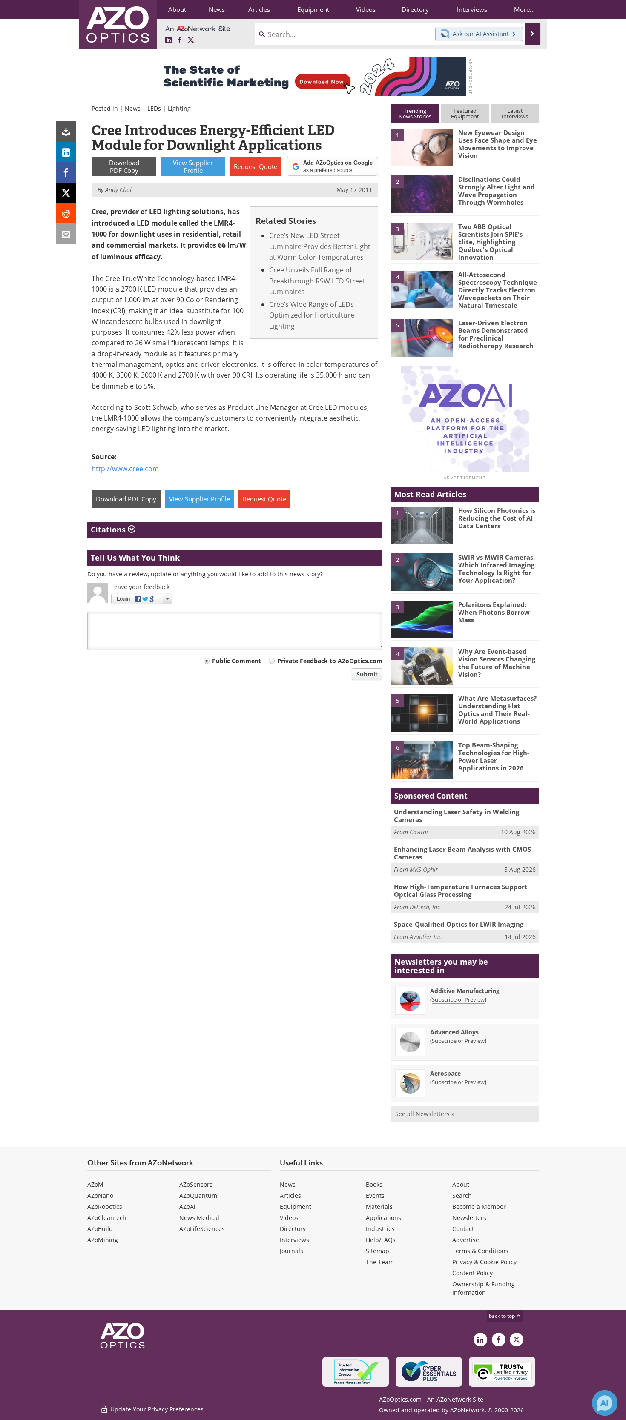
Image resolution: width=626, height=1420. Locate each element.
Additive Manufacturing (465, 991)
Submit (367, 674)
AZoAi (187, 1206)
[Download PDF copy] (66, 131)
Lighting (179, 108)
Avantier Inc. (426, 937)
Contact (463, 1229)
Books (374, 1184)
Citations (109, 529)
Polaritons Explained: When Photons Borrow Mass (494, 612)
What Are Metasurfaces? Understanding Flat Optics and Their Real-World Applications (497, 709)
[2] (421, 194)
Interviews (294, 1240)
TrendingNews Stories (415, 113)
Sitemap (377, 1251)
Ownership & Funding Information (483, 1288)
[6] (421, 759)
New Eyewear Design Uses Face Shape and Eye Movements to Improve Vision (497, 144)
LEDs (154, 108)
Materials (379, 1206)
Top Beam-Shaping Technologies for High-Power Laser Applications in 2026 (493, 756)
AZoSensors (195, 1184)
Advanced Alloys (454, 1032)
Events (375, 1195)
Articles (290, 1195)
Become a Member (479, 1206)
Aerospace (445, 1073)
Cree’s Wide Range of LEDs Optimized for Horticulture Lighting (311, 315)
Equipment (295, 1206)
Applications (383, 1218)
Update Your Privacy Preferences (156, 1409)
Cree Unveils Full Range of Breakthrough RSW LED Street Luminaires (317, 280)
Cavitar (419, 832)
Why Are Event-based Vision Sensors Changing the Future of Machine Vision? (496, 663)
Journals (291, 1251)
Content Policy (472, 1273)
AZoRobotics (104, 1206)
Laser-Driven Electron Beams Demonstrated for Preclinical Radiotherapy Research (496, 334)
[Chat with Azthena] (604, 1403)
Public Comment (236, 661)
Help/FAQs (381, 1240)
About (460, 1184)
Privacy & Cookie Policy (484, 1262)
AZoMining (102, 1240)
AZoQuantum (198, 1195)
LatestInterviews (515, 113)
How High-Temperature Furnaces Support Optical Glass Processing (461, 890)
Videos (289, 1218)
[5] (421, 337)
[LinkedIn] (66, 152)
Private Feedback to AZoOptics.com (329, 661)
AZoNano (100, 1195)
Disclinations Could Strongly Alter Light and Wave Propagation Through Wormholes (496, 190)
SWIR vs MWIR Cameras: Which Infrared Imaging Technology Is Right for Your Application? (496, 568)
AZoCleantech (106, 1218)
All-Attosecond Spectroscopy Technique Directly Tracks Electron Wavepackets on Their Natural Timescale (497, 289)
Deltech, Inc (425, 907)
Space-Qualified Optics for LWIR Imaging (458, 924)
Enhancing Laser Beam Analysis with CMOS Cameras (462, 853)
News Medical (199, 1218)
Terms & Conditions (480, 1251)
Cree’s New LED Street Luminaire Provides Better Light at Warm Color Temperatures (319, 246)
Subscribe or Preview (458, 999)
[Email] (66, 233)
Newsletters (469, 1218)
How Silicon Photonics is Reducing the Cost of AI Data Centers (496, 518)
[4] (421, 289)
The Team (380, 1262)
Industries (380, 1229)
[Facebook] (66, 172)
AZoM (95, 1184)
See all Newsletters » (424, 1114)
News (133, 108)
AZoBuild (100, 1229)
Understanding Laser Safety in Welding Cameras (456, 815)
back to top (502, 1315)
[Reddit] (66, 213)
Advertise (465, 1240)
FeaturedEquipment (465, 113)
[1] (421, 147)
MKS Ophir (424, 869)
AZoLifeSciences (202, 1229)
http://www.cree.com (125, 468)
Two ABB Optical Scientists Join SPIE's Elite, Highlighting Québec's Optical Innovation (490, 241)
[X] (66, 193)
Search (462, 1195)
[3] (421, 240)
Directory (293, 1229)
